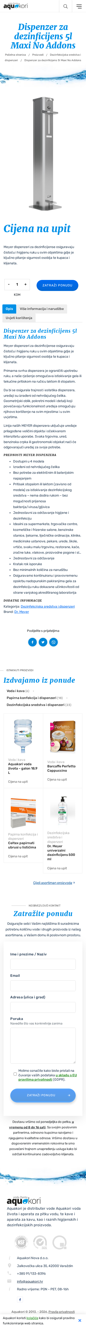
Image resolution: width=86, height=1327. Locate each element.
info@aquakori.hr (30, 1282)
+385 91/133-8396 (31, 1274)
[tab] (9, 309)
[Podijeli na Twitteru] (43, 642)
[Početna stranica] (15, 6)
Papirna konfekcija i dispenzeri (35, 698)
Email (15, 975)
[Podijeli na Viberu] (53, 642)
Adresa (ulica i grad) (27, 997)
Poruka (36, 1021)
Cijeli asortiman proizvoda (52, 883)
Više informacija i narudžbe (42, 309)
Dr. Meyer (21, 612)
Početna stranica (15, 54)
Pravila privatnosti (61, 1312)
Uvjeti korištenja (19, 318)
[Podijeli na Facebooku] (32, 642)
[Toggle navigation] (78, 6)
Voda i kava (18, 691)
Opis (9, 309)
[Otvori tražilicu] (65, 6)
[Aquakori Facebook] (20, 1300)
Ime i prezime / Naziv (28, 954)
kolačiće (32, 1318)
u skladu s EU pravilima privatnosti (47, 1077)
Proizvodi (38, 54)
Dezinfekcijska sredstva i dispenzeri (48, 606)
